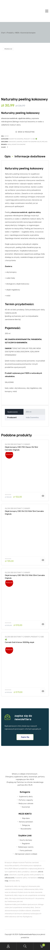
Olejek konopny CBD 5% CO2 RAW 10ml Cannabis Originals (24, 512)
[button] (25, 737)
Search (25, 946)
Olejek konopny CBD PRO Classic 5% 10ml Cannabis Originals (21, 448)
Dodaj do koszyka (43, 496)
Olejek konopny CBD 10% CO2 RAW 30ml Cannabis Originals (25, 576)
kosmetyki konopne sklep (32, 141)
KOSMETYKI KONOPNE (16, 139)
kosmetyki (33, 777)
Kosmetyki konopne (18, 144)
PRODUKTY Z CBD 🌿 (30, 139)
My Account (8, 946)
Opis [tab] (8, 156)
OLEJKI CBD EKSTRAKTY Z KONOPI (17, 444)
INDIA (9, 144)
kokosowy (12, 141)
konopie (19, 141)
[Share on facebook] (7, 147)
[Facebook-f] (20, 924)
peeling (44, 141)
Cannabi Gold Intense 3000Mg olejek (19, 642)
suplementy (18, 777)
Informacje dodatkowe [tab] (30, 156)
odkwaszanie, (10, 878)
